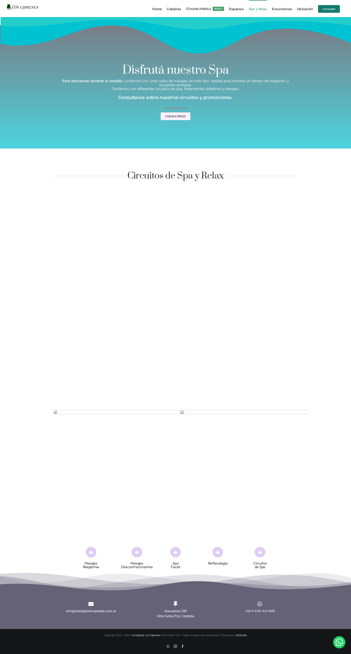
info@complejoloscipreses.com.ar (91, 611)
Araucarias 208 (175, 611)
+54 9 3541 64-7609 (260, 611)
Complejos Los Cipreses (146, 635)
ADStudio (241, 635)
